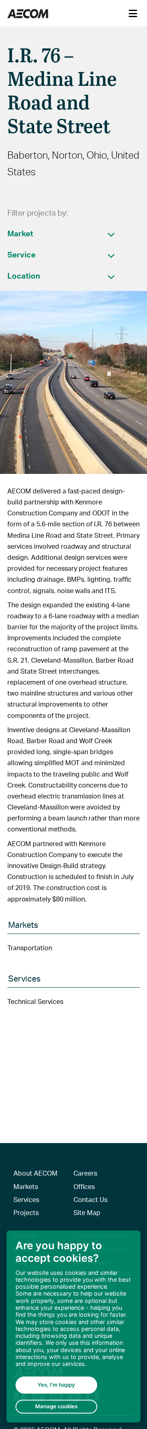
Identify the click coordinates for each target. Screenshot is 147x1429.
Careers (85, 1173)
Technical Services (35, 1001)
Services (26, 1199)
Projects (26, 1212)
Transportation (29, 947)
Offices (84, 1186)
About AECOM (35, 1173)
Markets (25, 1186)
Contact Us (90, 1199)
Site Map (87, 1212)
